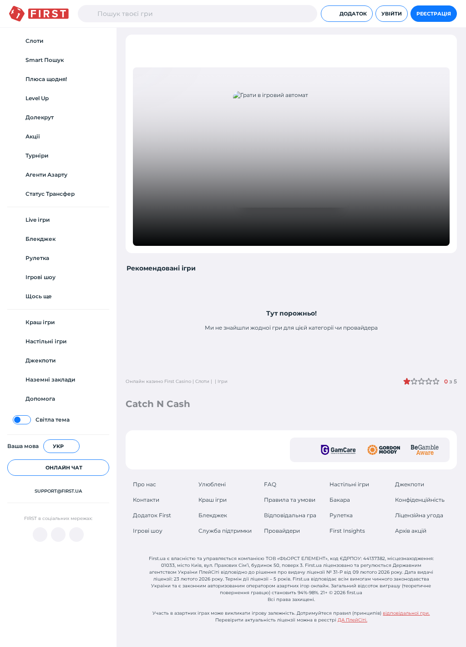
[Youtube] (40, 534)
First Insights (347, 530)
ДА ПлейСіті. (352, 620)
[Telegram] (58, 534)
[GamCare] (338, 450)
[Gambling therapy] (383, 450)
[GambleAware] (425, 450)
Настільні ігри (349, 484)
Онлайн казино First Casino (158, 381)
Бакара (339, 499)
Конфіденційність (420, 499)
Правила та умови (289, 499)
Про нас (144, 484)
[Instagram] (76, 534)
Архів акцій (410, 530)
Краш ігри (212, 499)
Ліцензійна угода (419, 515)
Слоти (202, 381)
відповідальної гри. (406, 613)
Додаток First (152, 515)
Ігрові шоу (147, 530)
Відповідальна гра (290, 515)
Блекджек (212, 515)
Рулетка (341, 515)
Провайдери (282, 530)
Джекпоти (409, 484)
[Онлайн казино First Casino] (39, 13)
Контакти (146, 499)
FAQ (270, 484)
